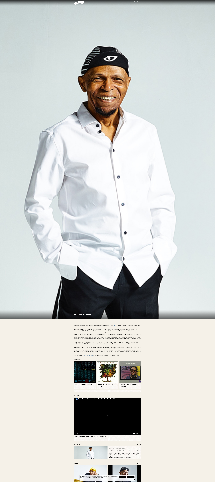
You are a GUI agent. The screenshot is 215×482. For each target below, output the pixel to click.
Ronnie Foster (86, 427)
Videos (108, 1)
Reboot (114, 367)
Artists (123, 1)
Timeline (127, 1)
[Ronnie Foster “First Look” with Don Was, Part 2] (107, 459)
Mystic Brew (92, 374)
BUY (85, 414)
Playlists (102, 1)
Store (97, 1)
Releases (92, 1)
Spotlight (113, 1)
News (118, 1)
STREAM (85, 416)
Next (109, 433)
